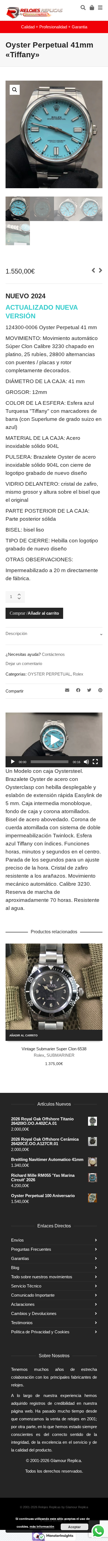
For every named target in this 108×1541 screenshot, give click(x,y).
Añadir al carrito (43, 613)
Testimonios (22, 1322)
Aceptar (74, 1526)
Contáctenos (53, 654)
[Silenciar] (86, 762)
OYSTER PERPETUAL (49, 674)
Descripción (16, 633)
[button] (15, 90)
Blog (15, 1267)
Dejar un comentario (24, 663)
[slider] (49, 761)
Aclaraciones (23, 1304)
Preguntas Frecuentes (31, 1249)
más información (42, 1526)
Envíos (17, 1240)
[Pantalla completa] (95, 762)
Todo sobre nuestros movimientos (41, 1276)
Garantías (20, 1258)
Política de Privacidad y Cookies (40, 1331)
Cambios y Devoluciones (33, 1313)
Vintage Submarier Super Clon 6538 (54, 1048)
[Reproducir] (13, 762)
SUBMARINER (60, 1055)
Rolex (78, 674)
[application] (54, 740)
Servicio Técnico (26, 1286)
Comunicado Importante (33, 1295)
